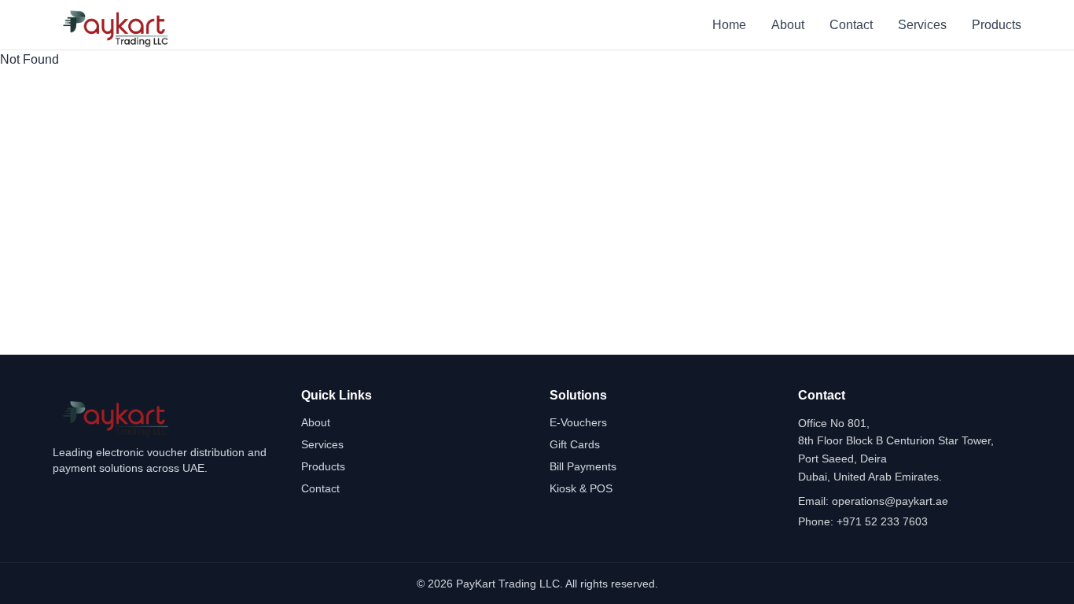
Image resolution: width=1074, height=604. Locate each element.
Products (996, 24)
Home (729, 24)
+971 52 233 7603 (882, 521)
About (787, 24)
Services (922, 24)
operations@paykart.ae (890, 501)
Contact (851, 24)
